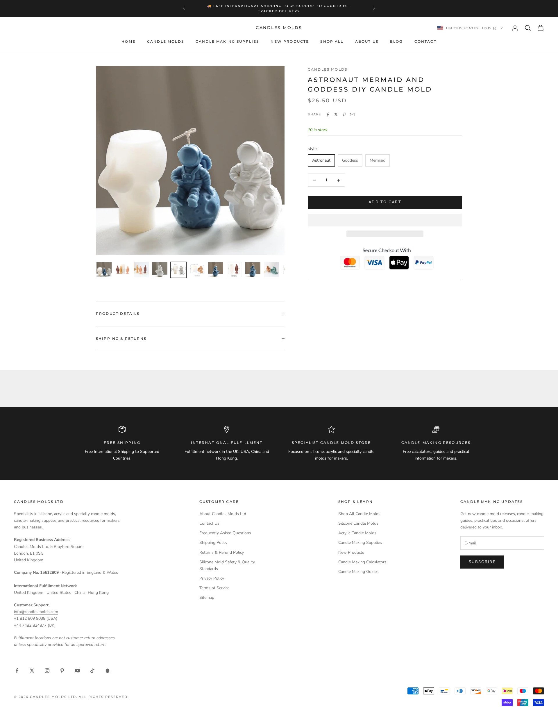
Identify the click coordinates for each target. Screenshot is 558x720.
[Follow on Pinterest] (62, 670)
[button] (385, 220)
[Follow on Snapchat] (107, 670)
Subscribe (482, 561)
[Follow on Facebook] (17, 670)
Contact (425, 41)
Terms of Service (214, 588)
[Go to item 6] (197, 270)
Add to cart (385, 202)
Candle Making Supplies (227, 41)
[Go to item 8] (234, 270)
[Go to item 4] (160, 270)
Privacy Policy (211, 578)
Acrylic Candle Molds (357, 533)
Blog (396, 41)
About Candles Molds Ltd (222, 514)
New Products (290, 41)
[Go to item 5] (178, 270)
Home (128, 41)
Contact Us (209, 523)
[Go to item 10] (271, 270)
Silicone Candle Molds (358, 523)
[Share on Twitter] (336, 114)
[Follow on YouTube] (77, 670)
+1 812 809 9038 (29, 618)
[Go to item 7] (216, 270)
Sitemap (206, 597)
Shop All (331, 41)
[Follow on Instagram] (47, 670)
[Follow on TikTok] (92, 670)
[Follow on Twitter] (32, 670)
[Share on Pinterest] (344, 114)
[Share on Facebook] (328, 114)
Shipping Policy (213, 542)
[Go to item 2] (123, 270)
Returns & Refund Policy (221, 552)
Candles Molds (327, 69)
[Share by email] (352, 114)
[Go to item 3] (141, 270)
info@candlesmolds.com (36, 611)
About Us (366, 41)
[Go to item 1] (104, 270)
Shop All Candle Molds (359, 514)
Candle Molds (165, 41)
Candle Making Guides (358, 571)
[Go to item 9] (253, 270)
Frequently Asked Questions (225, 533)
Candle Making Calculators (362, 562)
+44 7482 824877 (30, 625)
